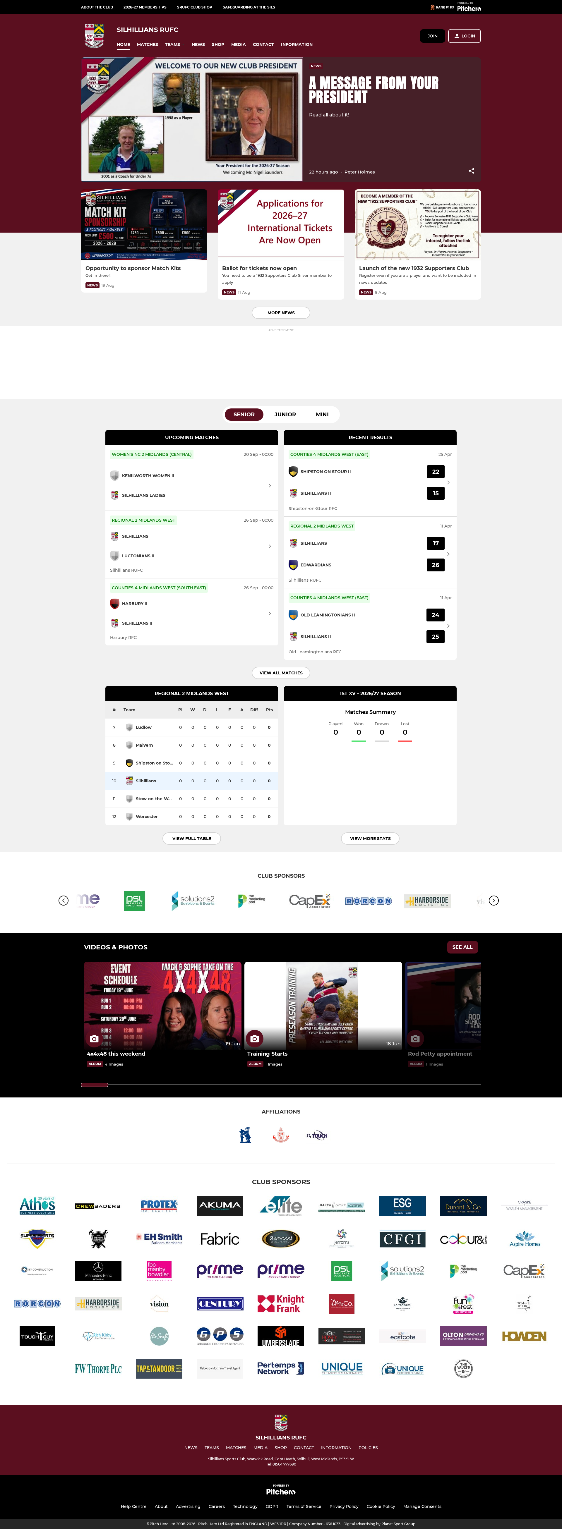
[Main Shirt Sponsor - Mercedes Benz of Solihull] (98, 1272)
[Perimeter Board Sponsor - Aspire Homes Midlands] (524, 1240)
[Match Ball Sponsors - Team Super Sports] (37, 1240)
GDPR (272, 1506)
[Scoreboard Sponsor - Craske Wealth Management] (524, 1207)
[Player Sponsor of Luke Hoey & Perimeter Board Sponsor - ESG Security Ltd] (402, 1207)
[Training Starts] (323, 1006)
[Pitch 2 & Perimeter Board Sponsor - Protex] (159, 1207)
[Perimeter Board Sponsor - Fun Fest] (463, 1305)
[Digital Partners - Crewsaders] (98, 1207)
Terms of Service (304, 1506)
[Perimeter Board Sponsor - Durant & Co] (463, 1207)
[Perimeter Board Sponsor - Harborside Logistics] (427, 902)
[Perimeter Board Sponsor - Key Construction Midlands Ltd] (37, 1272)
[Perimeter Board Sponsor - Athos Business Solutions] (37, 1207)
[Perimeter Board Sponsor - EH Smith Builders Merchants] (159, 1240)
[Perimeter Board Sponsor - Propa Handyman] (98, 1240)
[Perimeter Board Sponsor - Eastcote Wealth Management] (402, 1337)
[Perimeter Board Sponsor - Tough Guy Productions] (37, 1337)
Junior (285, 414)
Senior (244, 414)
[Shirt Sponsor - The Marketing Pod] (251, 902)
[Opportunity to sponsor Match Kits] (144, 224)
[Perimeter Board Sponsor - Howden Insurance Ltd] (524, 1337)
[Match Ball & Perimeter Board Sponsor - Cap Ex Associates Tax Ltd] (310, 902)
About (161, 1506)
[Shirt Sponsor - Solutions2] (193, 902)
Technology (245, 1506)
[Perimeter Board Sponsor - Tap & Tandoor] (159, 1370)
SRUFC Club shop (194, 7)
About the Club (97, 7)
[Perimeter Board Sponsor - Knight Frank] (281, 1305)
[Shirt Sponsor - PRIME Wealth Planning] (220, 1272)
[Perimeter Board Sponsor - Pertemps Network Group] (281, 1370)
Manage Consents (422, 1506)
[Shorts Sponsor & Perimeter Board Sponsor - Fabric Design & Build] (220, 1240)
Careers (217, 1506)
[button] (123, 44)
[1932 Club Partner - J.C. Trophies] (402, 1305)
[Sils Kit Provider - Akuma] (220, 1207)
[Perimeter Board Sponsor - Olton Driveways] (463, 1337)
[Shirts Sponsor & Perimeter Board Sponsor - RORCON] (368, 902)
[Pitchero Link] (469, 9)
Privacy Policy (344, 1506)
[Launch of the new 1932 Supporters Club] (418, 224)
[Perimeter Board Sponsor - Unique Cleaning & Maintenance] (341, 1370)
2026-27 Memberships (145, 7)
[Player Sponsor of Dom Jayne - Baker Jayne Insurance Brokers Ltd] (341, 1207)
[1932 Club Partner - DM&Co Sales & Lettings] (341, 1305)
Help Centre (134, 1506)
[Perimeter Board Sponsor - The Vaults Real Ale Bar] (463, 1370)
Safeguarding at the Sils (249, 7)
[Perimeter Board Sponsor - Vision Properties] (159, 1305)
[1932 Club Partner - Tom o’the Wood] (524, 1305)
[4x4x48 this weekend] (162, 1006)
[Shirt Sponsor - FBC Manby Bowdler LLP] (159, 1272)
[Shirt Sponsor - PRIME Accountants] (281, 1272)
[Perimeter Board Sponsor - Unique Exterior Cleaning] (402, 1370)
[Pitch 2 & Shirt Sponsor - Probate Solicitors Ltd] (134, 902)
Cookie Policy (381, 1506)
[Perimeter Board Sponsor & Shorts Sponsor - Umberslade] (281, 1337)
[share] (471, 171)
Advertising (188, 1506)
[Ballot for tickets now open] (281, 224)
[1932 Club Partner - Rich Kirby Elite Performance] (98, 1337)
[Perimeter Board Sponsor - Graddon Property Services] (220, 1337)
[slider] (94, 1085)
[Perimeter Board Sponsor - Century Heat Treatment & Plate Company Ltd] (220, 1305)
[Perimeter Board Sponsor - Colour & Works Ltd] (463, 1240)
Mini (322, 414)
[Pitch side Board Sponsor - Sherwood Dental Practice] (281, 1240)
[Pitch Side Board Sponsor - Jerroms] (341, 1240)
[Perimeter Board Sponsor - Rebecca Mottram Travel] (220, 1370)
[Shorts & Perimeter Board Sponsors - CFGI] (402, 1240)
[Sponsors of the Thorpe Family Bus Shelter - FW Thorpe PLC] (98, 1370)
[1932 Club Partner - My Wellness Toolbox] (159, 1337)
